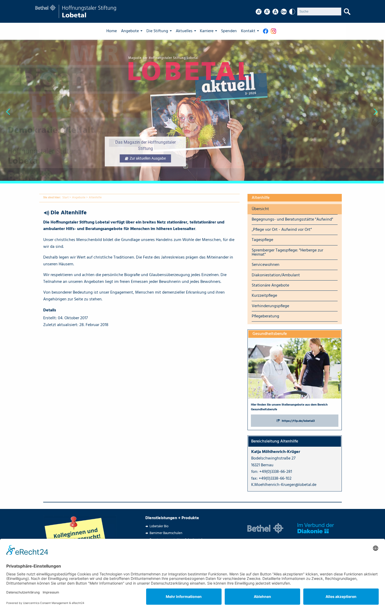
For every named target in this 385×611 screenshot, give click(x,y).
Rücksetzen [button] (275, 11)
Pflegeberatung (265, 316)
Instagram (275, 31)
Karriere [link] (206, 31)
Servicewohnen (265, 264)
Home (111, 31)
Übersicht (260, 209)
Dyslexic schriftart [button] (283, 11)
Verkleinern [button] (267, 11)
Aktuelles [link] (184, 31)
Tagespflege (262, 240)
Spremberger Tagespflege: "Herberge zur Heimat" (287, 252)
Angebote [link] (130, 31)
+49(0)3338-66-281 (275, 471)
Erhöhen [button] (258, 11)
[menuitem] (113, 31)
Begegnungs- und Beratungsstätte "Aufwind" (292, 219)
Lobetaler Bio (159, 526)
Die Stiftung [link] (157, 31)
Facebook (267, 31)
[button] (192, 111)
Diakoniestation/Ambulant (276, 275)
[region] (192, 111)
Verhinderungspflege (270, 306)
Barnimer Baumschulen (166, 533)
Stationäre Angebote (270, 285)
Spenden (229, 31)
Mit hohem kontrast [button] (292, 11)
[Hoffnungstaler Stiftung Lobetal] (75, 11)
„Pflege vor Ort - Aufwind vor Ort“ (282, 229)
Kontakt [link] (248, 31)
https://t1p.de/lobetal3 (298, 421)
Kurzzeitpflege (264, 295)
